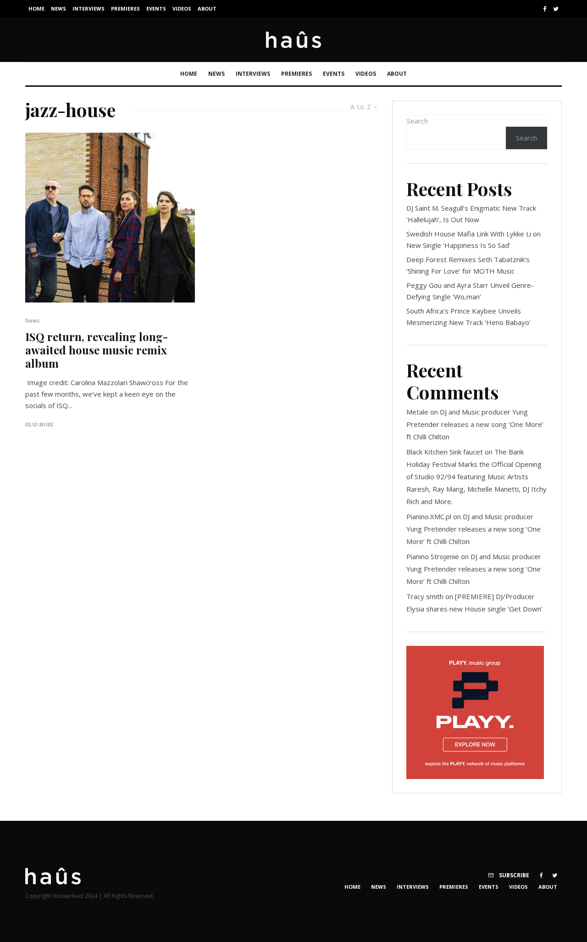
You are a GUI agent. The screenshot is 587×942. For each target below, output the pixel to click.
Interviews (88, 8)
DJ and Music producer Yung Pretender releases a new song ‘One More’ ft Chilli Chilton (474, 424)
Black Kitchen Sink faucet (444, 451)
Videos (181, 8)
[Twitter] (556, 9)
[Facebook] (545, 9)
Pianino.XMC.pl (428, 516)
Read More (39, 424)
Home (36, 8)
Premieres (125, 8)
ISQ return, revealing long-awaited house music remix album (96, 350)
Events (156, 8)
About (207, 8)
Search (417, 120)
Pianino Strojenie (432, 556)
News (58, 8)
